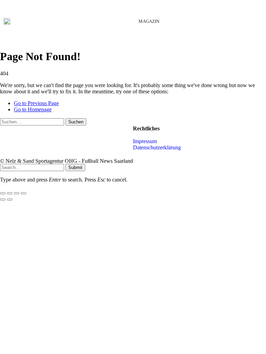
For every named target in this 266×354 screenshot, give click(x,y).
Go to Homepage (33, 109)
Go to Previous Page (36, 103)
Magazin (149, 21)
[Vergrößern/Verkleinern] (3, 193)
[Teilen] (16, 193)
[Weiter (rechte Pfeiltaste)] (9, 199)
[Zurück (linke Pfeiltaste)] (3, 199)
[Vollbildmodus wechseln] (9, 193)
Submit (75, 167)
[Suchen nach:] (32, 121)
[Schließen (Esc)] (23, 193)
